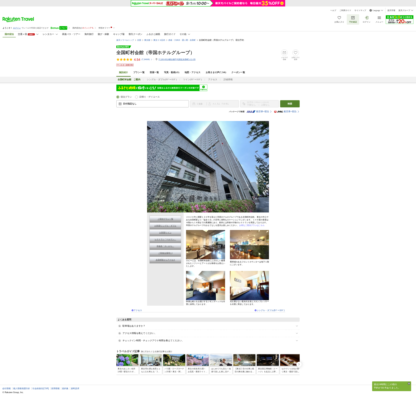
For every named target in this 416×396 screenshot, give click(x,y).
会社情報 (6, 388)
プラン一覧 (139, 72)
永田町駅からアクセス (165, 260)
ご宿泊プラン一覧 (165, 219)
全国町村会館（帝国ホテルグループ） (155, 52)
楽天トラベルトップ (125, 40)
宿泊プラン (126, 97)
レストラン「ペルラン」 (165, 239)
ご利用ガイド (345, 10)
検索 (290, 103)
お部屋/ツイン (165, 232)
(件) (146, 59)
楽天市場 (391, 10)
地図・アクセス (193, 72)
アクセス (212, 79)
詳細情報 (228, 79)
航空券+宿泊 (262, 111)
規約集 (65, 388)
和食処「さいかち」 (165, 246)
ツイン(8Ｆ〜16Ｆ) (192, 79)
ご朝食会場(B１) (165, 253)
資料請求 (75, 388)
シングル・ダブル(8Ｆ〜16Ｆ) (162, 79)
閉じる (409, 383)
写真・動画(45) (171, 72)
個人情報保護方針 (21, 388)
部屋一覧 (154, 72)
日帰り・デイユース (149, 97)
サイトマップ (360, 10)
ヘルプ (333, 10)
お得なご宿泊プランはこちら (252, 225)
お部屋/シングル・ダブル (165, 226)
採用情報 (55, 388)
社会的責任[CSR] (40, 388)
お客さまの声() (216, 72)
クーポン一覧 (238, 72)
